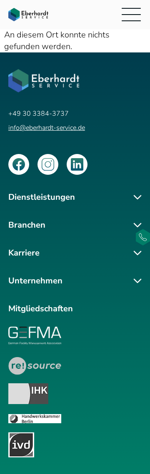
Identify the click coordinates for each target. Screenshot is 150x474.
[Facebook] (18, 164)
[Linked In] (77, 164)
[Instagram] (48, 164)
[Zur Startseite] (28, 14)
